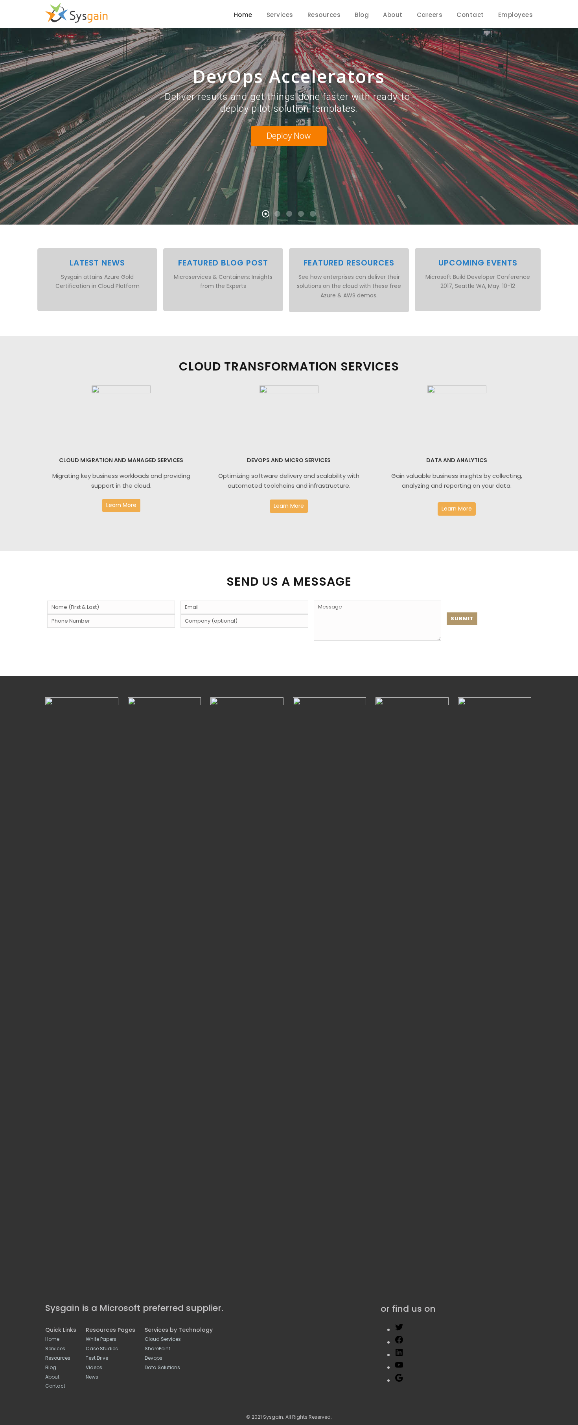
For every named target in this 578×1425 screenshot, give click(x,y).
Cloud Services (163, 1339)
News (92, 1376)
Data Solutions (162, 1367)
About (393, 15)
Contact (470, 15)
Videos (94, 1367)
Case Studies (102, 1348)
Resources (324, 15)
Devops (153, 1358)
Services (280, 15)
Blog (362, 15)
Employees (515, 15)
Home (243, 15)
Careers (430, 15)
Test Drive (97, 1358)
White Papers (101, 1339)
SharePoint (157, 1348)
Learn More (121, 505)
